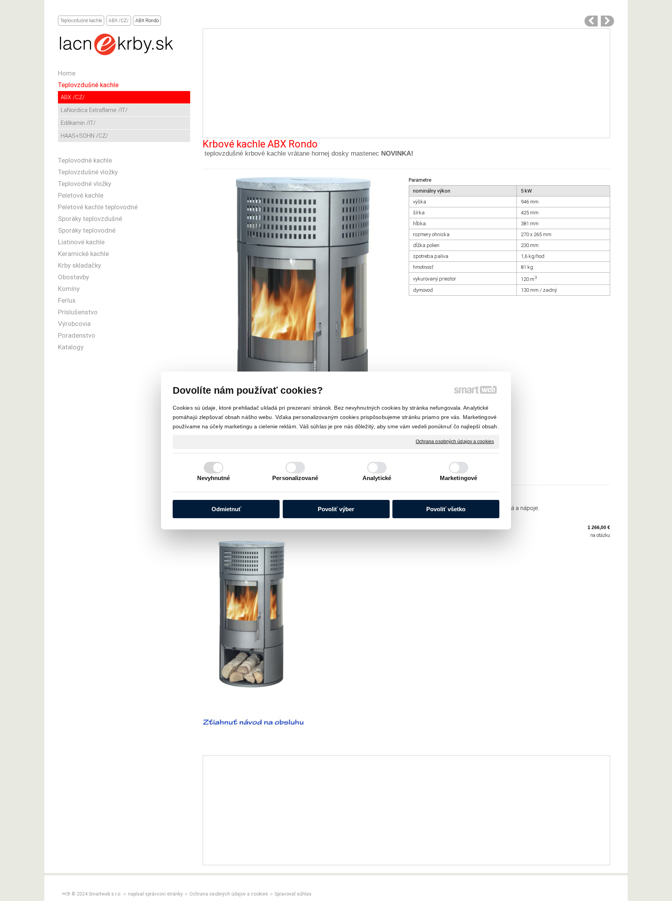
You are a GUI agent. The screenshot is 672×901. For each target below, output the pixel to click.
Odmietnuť (226, 509)
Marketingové (458, 478)
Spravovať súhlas (293, 894)
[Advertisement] (406, 83)
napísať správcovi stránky (155, 894)
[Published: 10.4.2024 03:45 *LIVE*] (66, 894)
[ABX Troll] (607, 21)
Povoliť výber (336, 509)
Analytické (376, 478)
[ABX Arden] (591, 21)
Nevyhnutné (213, 478)
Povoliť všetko (446, 509)
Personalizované (295, 478)
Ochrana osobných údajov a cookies (455, 441)
